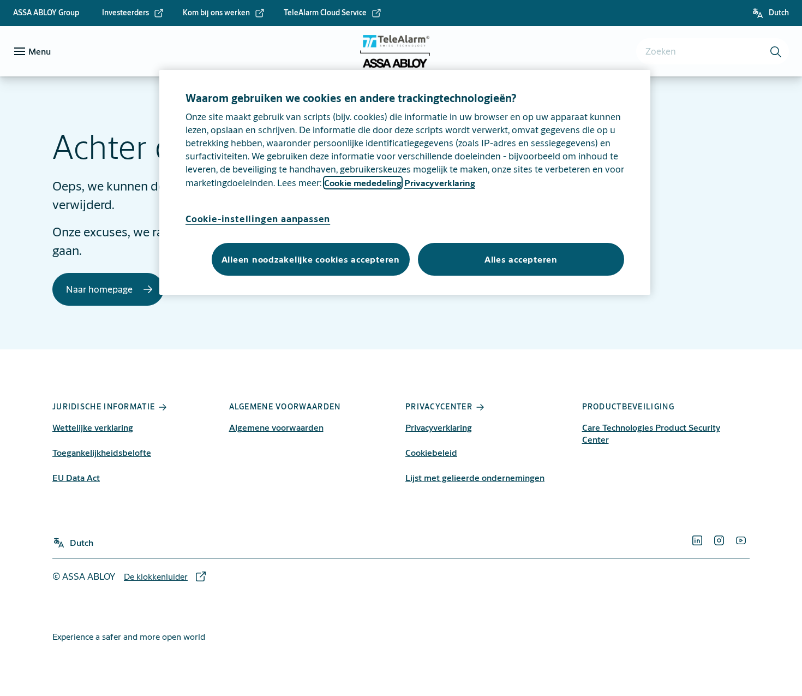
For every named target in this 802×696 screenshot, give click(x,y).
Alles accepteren (521, 259)
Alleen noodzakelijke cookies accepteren (311, 259)
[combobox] (712, 51)
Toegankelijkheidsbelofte (101, 452)
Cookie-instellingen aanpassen (257, 218)
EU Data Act (76, 477)
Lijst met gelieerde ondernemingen (474, 477)
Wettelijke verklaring (92, 427)
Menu (39, 51)
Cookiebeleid (431, 452)
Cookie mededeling (363, 182)
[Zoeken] (776, 51)
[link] (133, 13)
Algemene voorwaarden (276, 427)
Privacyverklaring (438, 427)
